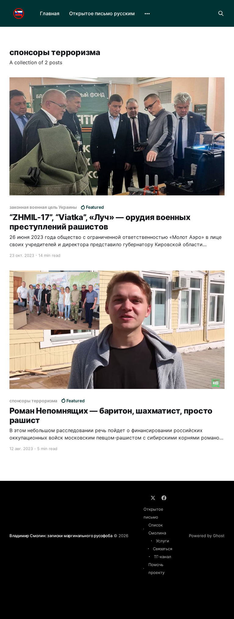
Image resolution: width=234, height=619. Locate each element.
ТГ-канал (162, 556)
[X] (153, 497)
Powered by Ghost (207, 535)
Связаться (162, 548)
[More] (147, 13)
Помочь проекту (156, 568)
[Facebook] (163, 497)
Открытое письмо (153, 513)
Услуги (162, 540)
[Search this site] (221, 13)
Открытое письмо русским (102, 13)
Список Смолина (157, 529)
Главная (49, 13)
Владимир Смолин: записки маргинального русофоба (60, 535)
